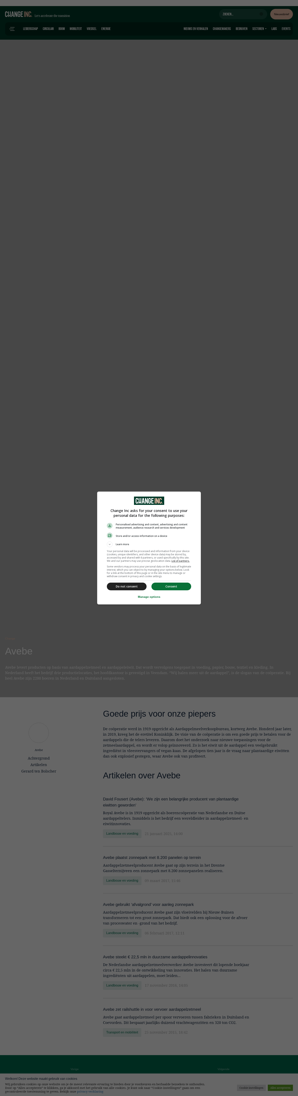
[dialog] (149, 548)
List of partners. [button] (181, 561)
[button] (149, 544)
